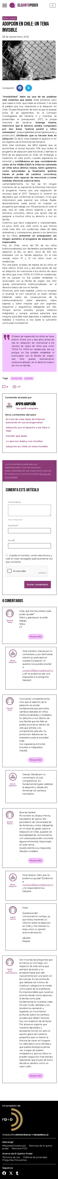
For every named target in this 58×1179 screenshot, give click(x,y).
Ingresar (53, 5)
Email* (11, 540)
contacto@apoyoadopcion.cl (37, 670)
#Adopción (16, 378)
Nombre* (13, 525)
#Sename (28, 378)
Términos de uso (11, 1157)
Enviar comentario (37, 584)
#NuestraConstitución (14, 1145)
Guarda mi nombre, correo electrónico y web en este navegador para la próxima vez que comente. (29, 558)
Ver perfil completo (27, 408)
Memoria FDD (19, 1148)
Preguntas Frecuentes (14, 1160)
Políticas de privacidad (35, 1157)
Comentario (14, 502)
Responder (36, 636)
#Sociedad (9, 18)
